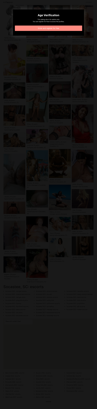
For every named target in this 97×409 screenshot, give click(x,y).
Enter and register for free (48, 28)
